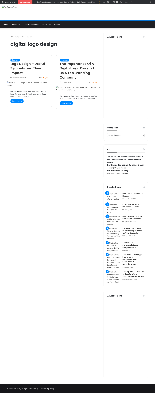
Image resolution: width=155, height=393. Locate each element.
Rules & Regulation (32, 24)
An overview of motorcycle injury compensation (130, 245)
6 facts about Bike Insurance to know (130, 205)
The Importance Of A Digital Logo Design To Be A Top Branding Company (78, 70)
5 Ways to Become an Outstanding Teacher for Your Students (132, 230)
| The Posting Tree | (46, 389)
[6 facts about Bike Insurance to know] (114, 208)
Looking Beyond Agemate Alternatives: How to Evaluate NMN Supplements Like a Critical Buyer (70, 2)
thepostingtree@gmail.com (117, 173)
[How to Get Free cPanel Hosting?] (114, 197)
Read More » (17, 101)
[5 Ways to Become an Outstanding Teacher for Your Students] (114, 233)
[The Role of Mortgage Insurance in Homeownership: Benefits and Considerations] (114, 261)
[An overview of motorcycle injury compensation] (114, 247)
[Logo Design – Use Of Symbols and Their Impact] (29, 84)
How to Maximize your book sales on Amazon (132, 217)
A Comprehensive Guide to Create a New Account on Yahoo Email (133, 274)
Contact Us (46, 24)
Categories (16, 24)
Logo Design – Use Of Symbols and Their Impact (27, 68)
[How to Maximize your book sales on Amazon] (114, 220)
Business (15, 60)
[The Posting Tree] (9, 7)
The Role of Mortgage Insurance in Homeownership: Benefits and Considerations (132, 259)
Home (6, 24)
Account (57, 24)
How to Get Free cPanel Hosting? (132, 194)
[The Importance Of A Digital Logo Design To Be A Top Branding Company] (78, 88)
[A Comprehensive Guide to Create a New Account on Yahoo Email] (114, 277)
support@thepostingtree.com (118, 168)
